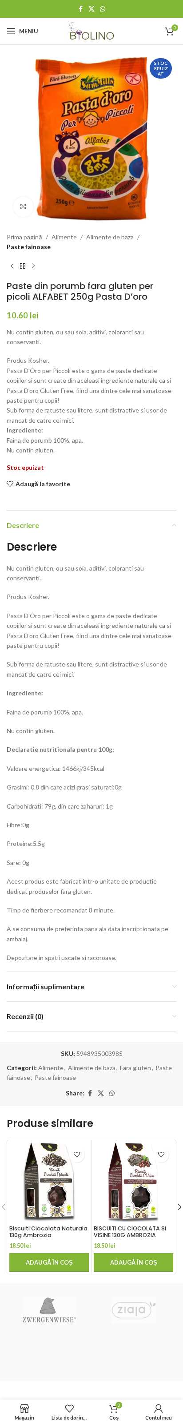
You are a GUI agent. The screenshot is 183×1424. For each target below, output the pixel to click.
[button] (49, 1262)
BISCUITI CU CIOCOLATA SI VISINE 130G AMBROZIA (130, 1232)
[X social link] (91, 9)
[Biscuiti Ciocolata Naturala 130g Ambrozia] (49, 1182)
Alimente (64, 237)
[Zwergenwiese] (49, 1310)
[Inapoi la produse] (22, 266)
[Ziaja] (134, 1310)
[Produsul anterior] (12, 266)
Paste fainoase (29, 246)
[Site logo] (91, 30)
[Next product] (33, 266)
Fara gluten (135, 1067)
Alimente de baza (110, 237)
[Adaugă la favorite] (76, 1154)
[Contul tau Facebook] (80, 9)
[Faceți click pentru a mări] (23, 207)
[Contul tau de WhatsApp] (102, 9)
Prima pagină (24, 237)
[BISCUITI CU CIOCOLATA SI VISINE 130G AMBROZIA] (133, 1182)
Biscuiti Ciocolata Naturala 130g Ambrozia (48, 1232)
